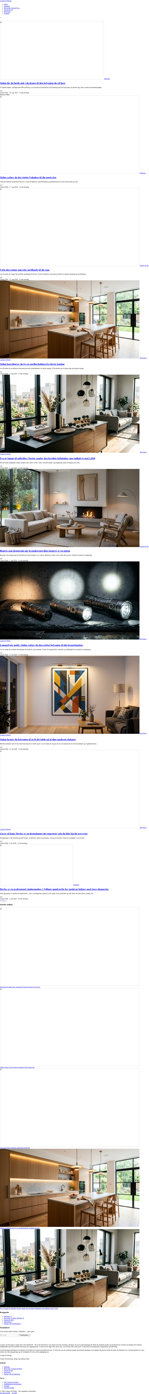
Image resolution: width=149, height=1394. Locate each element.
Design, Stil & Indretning (12, 1324)
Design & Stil (8, 10)
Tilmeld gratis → (25, 1335)
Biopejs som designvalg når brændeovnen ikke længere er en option (35, 551)
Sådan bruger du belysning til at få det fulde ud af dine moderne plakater (38, 739)
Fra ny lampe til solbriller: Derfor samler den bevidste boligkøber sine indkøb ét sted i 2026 (47, 458)
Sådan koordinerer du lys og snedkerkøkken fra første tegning (32, 364)
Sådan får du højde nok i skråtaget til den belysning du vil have (32, 83)
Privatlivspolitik (9, 1388)
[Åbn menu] (1, 17)
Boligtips (7, 6)
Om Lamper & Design (11, 1382)
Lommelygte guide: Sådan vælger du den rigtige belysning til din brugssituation (41, 645)
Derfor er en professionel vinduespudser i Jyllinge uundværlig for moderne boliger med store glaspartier (54, 889)
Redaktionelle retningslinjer (13, 1384)
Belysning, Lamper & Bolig (14, 1318)
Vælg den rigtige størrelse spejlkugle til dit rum (24, 270)
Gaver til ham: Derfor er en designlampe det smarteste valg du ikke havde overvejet (43, 833)
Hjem (6, 4)
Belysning (7, 12)
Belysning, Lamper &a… (12, 8)
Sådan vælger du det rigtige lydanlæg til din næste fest (28, 177)
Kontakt (6, 13)
